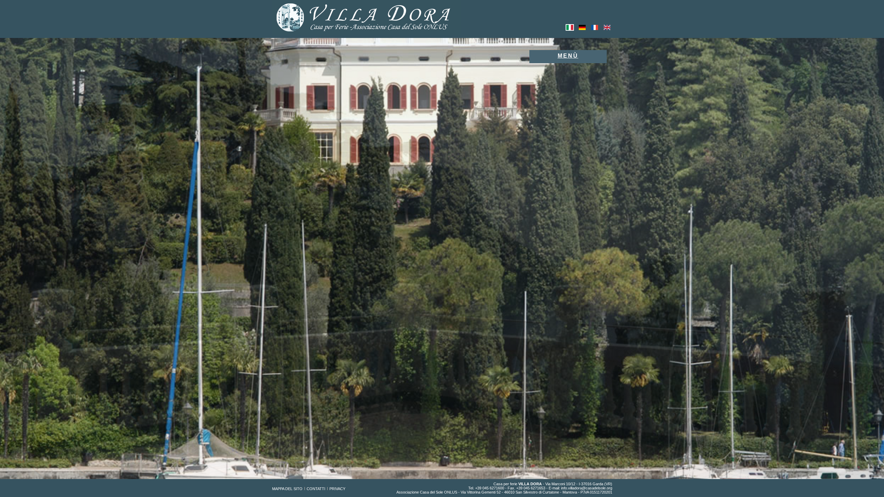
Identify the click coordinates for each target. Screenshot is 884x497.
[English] (607, 29)
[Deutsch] (582, 29)
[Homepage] (366, 33)
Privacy (337, 489)
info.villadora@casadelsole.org (586, 488)
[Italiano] (570, 29)
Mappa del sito (287, 489)
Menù (568, 56)
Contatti (316, 489)
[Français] (594, 29)
